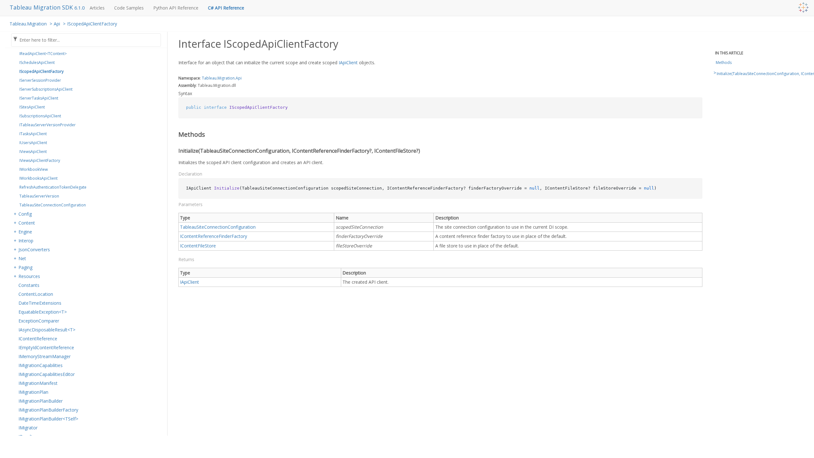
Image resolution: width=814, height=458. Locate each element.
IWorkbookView (33, 169)
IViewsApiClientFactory (39, 160)
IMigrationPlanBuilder (40, 401)
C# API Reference (226, 8)
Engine (25, 232)
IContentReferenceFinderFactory (213, 236)
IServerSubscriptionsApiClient (45, 89)
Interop (25, 241)
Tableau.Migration (28, 24)
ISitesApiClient (32, 107)
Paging (25, 267)
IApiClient (348, 62)
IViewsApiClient (33, 151)
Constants (28, 285)
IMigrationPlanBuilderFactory (48, 410)
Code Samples (129, 8)
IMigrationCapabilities (40, 365)
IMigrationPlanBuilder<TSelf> (48, 419)
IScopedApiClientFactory (92, 24)
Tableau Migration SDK (42, 7)
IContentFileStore (198, 246)
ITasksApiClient (33, 133)
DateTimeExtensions (39, 303)
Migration (226, 78)
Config (25, 214)
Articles (97, 8)
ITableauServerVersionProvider (47, 125)
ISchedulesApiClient (37, 62)
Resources (29, 276)
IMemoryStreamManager (44, 356)
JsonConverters (34, 249)
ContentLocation (35, 294)
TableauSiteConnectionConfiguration (52, 205)
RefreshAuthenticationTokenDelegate (52, 187)
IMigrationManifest (38, 383)
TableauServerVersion (39, 196)
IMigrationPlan (33, 392)
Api (57, 24)
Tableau (209, 78)
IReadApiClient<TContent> (43, 53)
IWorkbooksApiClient (38, 178)
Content (26, 223)
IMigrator (28, 428)
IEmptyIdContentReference (46, 347)
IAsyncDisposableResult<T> (46, 330)
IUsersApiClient (33, 142)
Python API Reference (175, 8)
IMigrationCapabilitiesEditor (46, 374)
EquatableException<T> (42, 312)
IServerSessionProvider (40, 80)
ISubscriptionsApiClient (40, 116)
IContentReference (37, 339)
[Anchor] (174, 134)
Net (22, 258)
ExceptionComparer (38, 321)
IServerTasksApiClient (38, 98)
